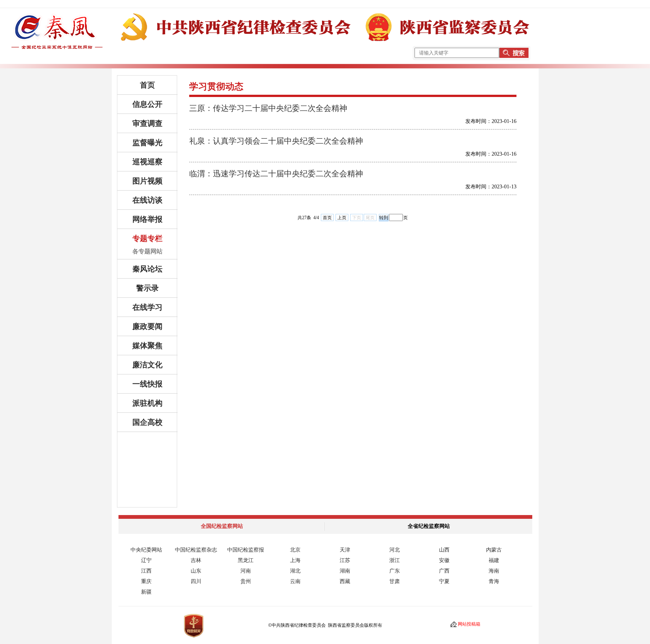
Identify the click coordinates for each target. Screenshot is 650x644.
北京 (295, 550)
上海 (295, 560)
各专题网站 (147, 251)
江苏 (345, 560)
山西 (444, 550)
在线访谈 (147, 200)
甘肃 (394, 581)
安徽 (444, 560)
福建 (494, 560)
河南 (245, 571)
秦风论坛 (147, 269)
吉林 (196, 560)
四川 (196, 581)
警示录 (147, 288)
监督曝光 (147, 142)
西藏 (345, 581)
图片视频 (147, 181)
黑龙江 (246, 560)
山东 (196, 571)
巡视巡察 (147, 162)
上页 (341, 217)
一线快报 (147, 384)
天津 (345, 550)
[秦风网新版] (325, 45)
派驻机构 (147, 403)
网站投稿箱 (469, 624)
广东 (394, 571)
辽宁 (146, 560)
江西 (146, 571)
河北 (394, 550)
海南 (494, 571)
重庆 (146, 581)
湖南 (345, 571)
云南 (295, 581)
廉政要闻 (147, 326)
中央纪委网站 (146, 550)
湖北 (295, 571)
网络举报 (147, 219)
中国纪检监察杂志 (196, 550)
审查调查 (147, 123)
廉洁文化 (147, 365)
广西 (444, 571)
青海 (494, 581)
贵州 (245, 581)
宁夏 (444, 581)
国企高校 (147, 422)
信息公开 (147, 104)
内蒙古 (494, 550)
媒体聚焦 (147, 345)
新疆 (146, 592)
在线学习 (147, 307)
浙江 (394, 560)
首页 (147, 85)
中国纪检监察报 (245, 550)
